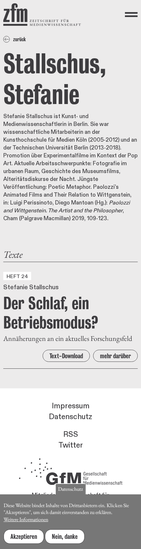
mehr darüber (115, 356)
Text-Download (66, 356)
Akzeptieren (23, 536)
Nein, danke (65, 536)
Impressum (71, 406)
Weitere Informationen (26, 519)
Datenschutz (70, 416)
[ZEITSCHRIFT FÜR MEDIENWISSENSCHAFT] (42, 14)
